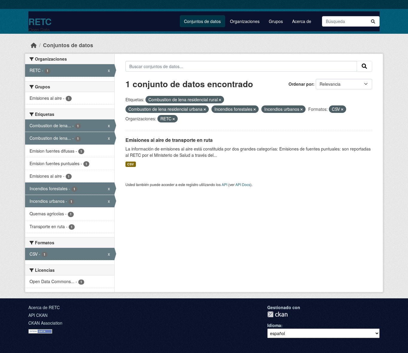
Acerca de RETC (44, 307)
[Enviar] (373, 21)
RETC (39, 21)
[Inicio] (34, 45)
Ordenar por (301, 84)
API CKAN (37, 315)
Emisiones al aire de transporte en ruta (169, 139)
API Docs (242, 184)
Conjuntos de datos (202, 21)
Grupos (276, 21)
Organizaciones (245, 21)
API (224, 184)
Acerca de (301, 21)
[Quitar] (220, 99)
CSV (130, 164)
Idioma (274, 325)
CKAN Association (45, 323)
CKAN (277, 314)
